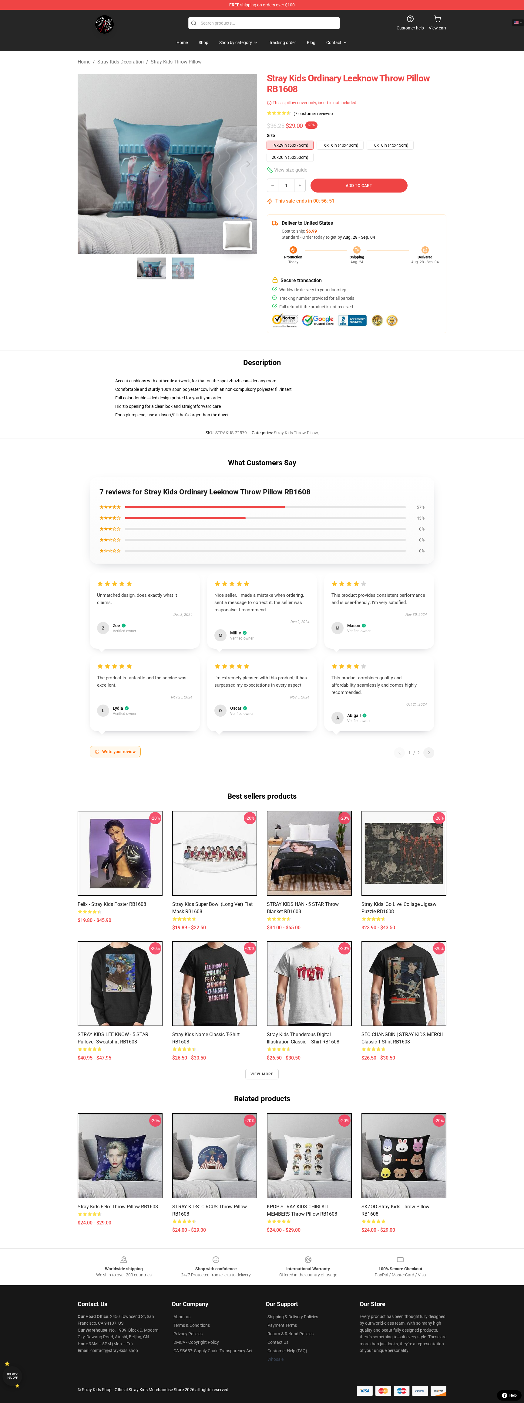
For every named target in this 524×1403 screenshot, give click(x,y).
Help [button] (513, 1395)
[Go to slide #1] (151, 268)
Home (84, 62)
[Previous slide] (87, 164)
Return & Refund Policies (290, 1333)
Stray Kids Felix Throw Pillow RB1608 (118, 1207)
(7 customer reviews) (313, 113)
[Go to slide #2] (183, 268)
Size (271, 135)
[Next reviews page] (428, 752)
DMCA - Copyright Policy (196, 1342)
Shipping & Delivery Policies (292, 1316)
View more (262, 1074)
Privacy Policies (188, 1333)
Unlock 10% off (12, 1376)
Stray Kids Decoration (120, 62)
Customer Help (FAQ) (287, 1350)
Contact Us (277, 1342)
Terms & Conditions (191, 1325)
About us (181, 1316)
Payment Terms (282, 1325)
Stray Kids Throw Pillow (176, 62)
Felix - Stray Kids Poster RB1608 (112, 904)
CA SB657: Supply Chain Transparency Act (213, 1350)
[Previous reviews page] (399, 752)
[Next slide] (247, 164)
